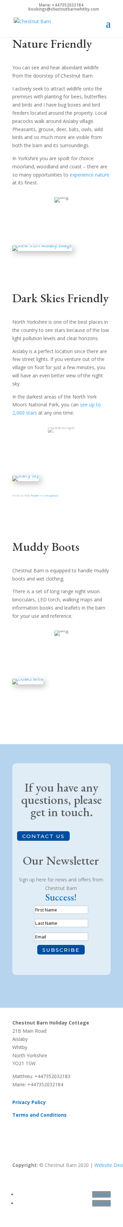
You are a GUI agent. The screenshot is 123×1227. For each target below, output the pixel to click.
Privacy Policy (29, 1102)
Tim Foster (31, 495)
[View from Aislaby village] (42, 245)
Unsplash (51, 495)
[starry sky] (25, 475)
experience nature (89, 174)
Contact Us (43, 836)
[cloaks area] (27, 678)
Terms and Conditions (39, 1115)
